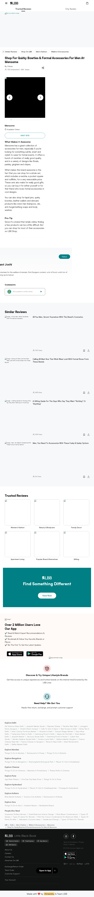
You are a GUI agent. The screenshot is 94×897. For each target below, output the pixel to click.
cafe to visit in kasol (49, 729)
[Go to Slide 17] (38, 119)
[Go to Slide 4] (16, 119)
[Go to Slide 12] (29, 119)
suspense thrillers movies (15, 814)
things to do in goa (13, 805)
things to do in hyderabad (16, 788)
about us (8, 850)
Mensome (50, 825)
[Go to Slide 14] (33, 119)
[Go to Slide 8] (23, 119)
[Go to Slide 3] (14, 119)
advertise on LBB (12, 860)
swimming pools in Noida (57, 737)
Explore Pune (10, 776)
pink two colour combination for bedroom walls (57, 817)
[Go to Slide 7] (21, 119)
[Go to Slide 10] (26, 119)
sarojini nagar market (64, 731)
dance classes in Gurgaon (32, 742)
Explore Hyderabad (13, 784)
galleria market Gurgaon (66, 739)
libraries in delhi (46, 731)
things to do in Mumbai (14, 753)
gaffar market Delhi (19, 744)
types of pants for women (72, 819)
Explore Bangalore (13, 758)
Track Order (9, 870)
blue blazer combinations (67, 814)
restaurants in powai (35, 753)
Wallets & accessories (37, 825)
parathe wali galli (70, 726)
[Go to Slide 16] (36, 119)
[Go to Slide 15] (35, 119)
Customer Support (12, 874)
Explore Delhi (10, 723)
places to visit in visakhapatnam (43, 788)
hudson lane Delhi (46, 739)
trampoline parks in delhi (22, 734)
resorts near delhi (54, 742)
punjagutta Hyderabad (68, 788)
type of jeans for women (24, 817)
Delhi (12, 825)
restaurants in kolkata (53, 797)
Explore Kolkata (12, 793)
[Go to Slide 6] (19, 119)
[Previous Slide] (9, 97)
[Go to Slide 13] (31, 119)
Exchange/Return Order (14, 866)
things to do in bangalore (16, 762)
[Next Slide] (40, 97)
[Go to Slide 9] (24, 119)
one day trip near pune (31, 779)
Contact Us (9, 857)
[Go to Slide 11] (28, 119)
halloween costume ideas (30, 819)
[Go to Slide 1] (11, 119)
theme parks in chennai (59, 770)
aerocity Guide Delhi (35, 737)
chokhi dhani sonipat (29, 729)
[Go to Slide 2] (12, 119)
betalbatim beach (46, 805)
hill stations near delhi (14, 726)
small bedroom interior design (41, 814)
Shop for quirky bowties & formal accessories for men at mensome (32, 827)
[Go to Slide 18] (40, 119)
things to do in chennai (15, 770)
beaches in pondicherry (37, 770)
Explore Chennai (12, 767)
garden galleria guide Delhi (24, 739)
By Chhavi (9, 66)
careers (8, 853)
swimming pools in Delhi (44, 734)
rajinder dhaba (53, 726)
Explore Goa (10, 802)
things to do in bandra (56, 753)
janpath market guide (35, 726)
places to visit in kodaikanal (67, 762)
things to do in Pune (52, 779)
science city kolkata (32, 797)
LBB (6, 825)
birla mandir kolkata (13, 797)
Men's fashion (21, 825)
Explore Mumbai (12, 749)
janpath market (18, 737)
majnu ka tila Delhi (64, 734)
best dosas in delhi (69, 729)
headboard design (51, 819)
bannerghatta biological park (41, 762)
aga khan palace (12, 779)
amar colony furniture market (24, 731)
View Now (47, 595)
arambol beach (30, 805)
